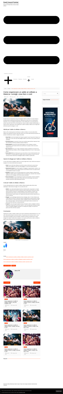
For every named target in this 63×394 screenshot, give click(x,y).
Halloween (20, 79)
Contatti (32, 79)
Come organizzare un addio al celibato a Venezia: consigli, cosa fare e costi (17, 261)
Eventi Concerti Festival (10, 2)
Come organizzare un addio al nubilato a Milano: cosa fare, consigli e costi (11, 302)
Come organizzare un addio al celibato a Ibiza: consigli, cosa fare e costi (11, 326)
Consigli (22, 96)
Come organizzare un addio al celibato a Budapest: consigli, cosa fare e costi (17, 259)
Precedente (7, 282)
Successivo (36, 282)
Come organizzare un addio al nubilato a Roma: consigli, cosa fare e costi (31, 302)
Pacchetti (24, 79)
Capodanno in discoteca (8, 73)
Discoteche (15, 79)
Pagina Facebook (46, 99)
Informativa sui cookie (22, 392)
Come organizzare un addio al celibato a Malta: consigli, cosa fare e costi (19, 256)
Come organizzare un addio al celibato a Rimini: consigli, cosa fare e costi (12, 350)
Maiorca (14, 265)
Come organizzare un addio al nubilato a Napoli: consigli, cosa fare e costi (30, 350)
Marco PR (6, 96)
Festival (28, 76)
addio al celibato (7, 265)
